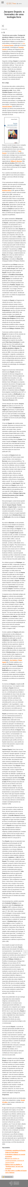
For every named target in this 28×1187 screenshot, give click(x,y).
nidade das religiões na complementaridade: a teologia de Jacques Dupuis (14, 1160)
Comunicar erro (7, 1176)
